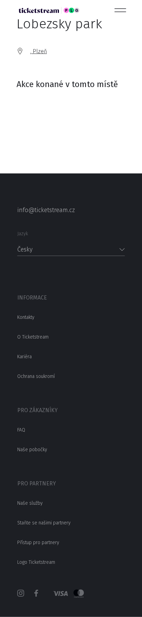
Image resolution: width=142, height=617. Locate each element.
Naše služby (30, 503)
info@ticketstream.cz (46, 210)
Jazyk (22, 234)
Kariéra (24, 357)
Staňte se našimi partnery (44, 523)
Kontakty (25, 317)
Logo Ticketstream (36, 562)
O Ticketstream (33, 337)
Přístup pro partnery (38, 542)
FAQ (21, 430)
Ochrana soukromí (36, 376)
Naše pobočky (32, 450)
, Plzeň (38, 51)
